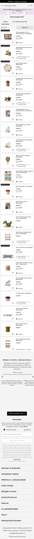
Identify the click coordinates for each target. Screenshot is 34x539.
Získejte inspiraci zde (16, 413)
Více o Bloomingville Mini (20, 21)
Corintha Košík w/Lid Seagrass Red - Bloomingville (24, 79)
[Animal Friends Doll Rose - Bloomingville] (17, 314)
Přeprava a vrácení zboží (13, 480)
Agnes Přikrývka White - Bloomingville (21, 63)
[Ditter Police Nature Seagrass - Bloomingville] (17, 161)
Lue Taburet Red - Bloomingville (23, 293)
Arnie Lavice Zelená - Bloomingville (24, 247)
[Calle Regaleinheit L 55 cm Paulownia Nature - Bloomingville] (17, 115)
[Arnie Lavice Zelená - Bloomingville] (17, 253)
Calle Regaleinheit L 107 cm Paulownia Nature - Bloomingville (24, 33)
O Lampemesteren (9, 509)
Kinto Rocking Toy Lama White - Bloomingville (23, 125)
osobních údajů (16, 459)
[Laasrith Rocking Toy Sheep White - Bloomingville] (17, 145)
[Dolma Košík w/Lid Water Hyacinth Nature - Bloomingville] (17, 268)
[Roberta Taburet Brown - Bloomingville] (17, 329)
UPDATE (16, 13)
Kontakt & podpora (10, 468)
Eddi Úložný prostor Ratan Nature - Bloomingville (24, 48)
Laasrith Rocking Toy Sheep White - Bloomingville (24, 140)
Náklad (5, 503)
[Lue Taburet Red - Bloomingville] (17, 298)
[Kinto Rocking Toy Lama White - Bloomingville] (17, 130)
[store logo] (11, 5)
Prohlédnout (19, 10)
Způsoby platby (8, 491)
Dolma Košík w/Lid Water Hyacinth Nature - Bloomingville (24, 263)
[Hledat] (29, 5)
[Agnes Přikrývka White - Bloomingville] (17, 68)
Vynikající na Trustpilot (20, 1)
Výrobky (5, 21)
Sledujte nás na (9, 497)
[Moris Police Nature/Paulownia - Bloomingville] (17, 344)
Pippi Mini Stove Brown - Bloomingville (22, 202)
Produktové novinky (11, 521)
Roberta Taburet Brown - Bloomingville (22, 324)
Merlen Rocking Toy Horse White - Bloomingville (24, 278)
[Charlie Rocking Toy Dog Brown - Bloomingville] (17, 99)
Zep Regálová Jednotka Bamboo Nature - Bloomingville (23, 232)
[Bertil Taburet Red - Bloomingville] (17, 192)
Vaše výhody (7, 486)
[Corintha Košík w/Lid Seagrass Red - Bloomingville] (17, 84)
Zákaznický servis (10, 474)
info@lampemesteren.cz (17, 533)
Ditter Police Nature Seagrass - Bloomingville (23, 156)
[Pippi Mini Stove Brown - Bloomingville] (17, 207)
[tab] (17, 468)
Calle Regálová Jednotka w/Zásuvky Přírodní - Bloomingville (24, 171)
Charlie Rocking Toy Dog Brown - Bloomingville (24, 94)
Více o (4, 515)
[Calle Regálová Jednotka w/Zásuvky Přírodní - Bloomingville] (17, 176)
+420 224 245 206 (26, 530)
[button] (13, 42)
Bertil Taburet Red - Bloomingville (24, 186)
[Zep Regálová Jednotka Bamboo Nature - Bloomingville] (17, 237)
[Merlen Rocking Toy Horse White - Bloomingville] (17, 283)
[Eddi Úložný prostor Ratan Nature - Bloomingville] (17, 53)
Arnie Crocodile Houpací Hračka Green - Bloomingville (23, 217)
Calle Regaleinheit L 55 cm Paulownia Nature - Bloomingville (24, 110)
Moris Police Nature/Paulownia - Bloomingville (23, 339)
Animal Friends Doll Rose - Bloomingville (22, 309)
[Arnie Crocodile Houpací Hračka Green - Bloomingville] (17, 222)
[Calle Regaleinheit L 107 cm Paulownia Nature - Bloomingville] (17, 37)
